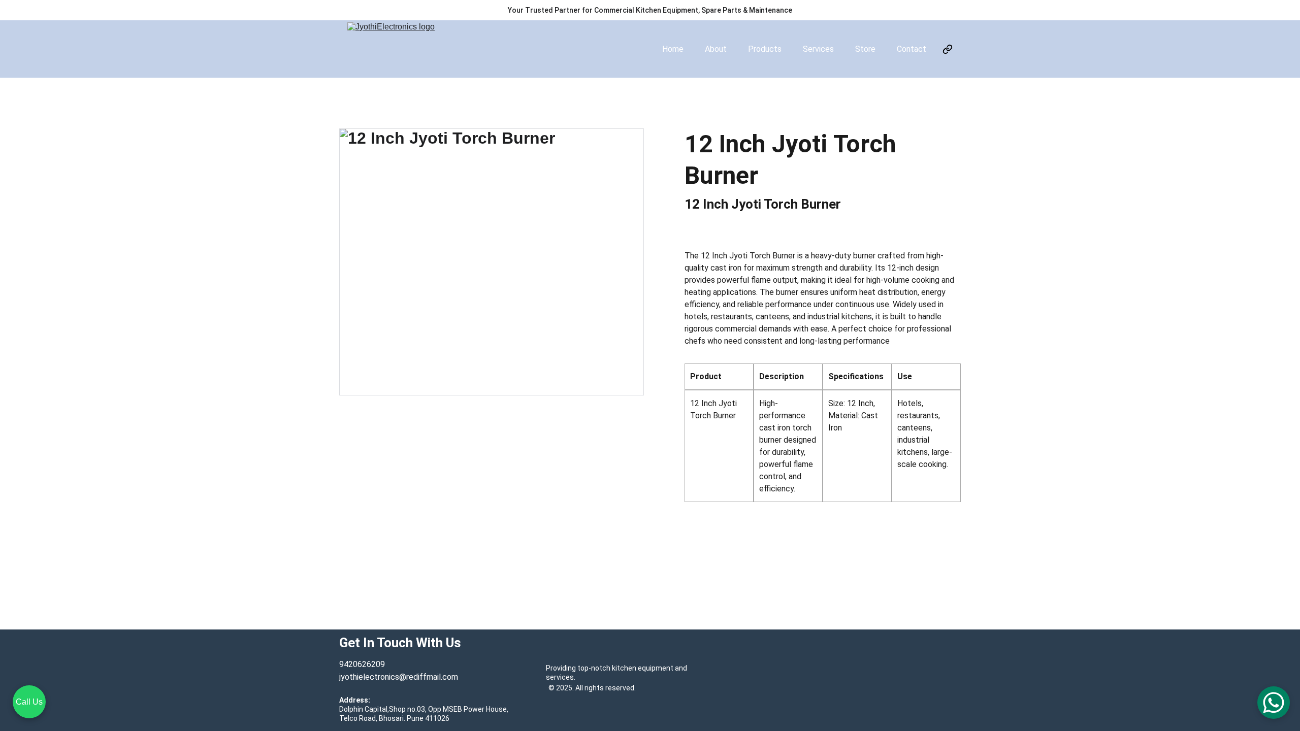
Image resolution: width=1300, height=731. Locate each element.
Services (818, 49)
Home (673, 49)
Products (765, 49)
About (716, 49)
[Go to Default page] (947, 49)
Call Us (29, 701)
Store (865, 49)
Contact (911, 49)
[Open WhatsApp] (1273, 702)
